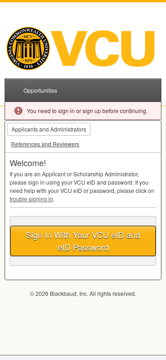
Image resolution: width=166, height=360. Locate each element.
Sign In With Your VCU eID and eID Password (83, 240)
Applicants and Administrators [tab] (49, 129)
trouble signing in (31, 199)
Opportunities (40, 90)
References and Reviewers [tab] (45, 144)
